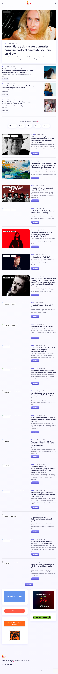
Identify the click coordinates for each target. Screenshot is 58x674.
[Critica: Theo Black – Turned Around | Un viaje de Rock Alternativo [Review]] (16, 238)
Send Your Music (15, 611)
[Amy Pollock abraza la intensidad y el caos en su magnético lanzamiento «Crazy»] (16, 353)
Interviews (6, 135)
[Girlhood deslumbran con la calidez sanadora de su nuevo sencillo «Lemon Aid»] (50, 105)
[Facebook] (2, 664)
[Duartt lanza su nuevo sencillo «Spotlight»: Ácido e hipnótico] (16, 547)
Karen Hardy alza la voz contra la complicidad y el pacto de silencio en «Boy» (28, 50)
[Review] (21, 126)
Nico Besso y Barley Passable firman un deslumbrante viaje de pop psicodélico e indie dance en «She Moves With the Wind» (17, 70)
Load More (29, 584)
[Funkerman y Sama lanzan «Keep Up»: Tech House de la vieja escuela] (16, 376)
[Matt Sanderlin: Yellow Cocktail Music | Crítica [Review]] (16, 216)
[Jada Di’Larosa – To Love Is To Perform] (16, 310)
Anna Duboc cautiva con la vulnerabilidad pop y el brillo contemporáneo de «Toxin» (18, 87)
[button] (2, 3)
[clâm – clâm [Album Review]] (16, 331)
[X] (5, 664)
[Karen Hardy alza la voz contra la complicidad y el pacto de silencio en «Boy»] (29, 25)
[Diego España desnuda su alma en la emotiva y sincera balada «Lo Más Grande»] (16, 424)
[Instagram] (8, 664)
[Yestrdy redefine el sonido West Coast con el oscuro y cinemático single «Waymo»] (16, 448)
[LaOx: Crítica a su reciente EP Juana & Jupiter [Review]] (16, 193)
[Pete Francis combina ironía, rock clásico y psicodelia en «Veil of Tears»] (16, 570)
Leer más (35, 153)
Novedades (5, 78)
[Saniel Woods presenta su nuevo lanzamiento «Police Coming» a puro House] (16, 399)
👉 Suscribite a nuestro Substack (14, 623)
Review (13, 162)
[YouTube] (11, 664)
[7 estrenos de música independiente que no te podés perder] (16, 523)
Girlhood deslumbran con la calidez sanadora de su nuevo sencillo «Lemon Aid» (18, 103)
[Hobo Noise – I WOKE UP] (16, 262)
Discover (6, 516)
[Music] (29, 126)
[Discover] (46, 126)
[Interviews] (12, 126)
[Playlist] (37, 126)
